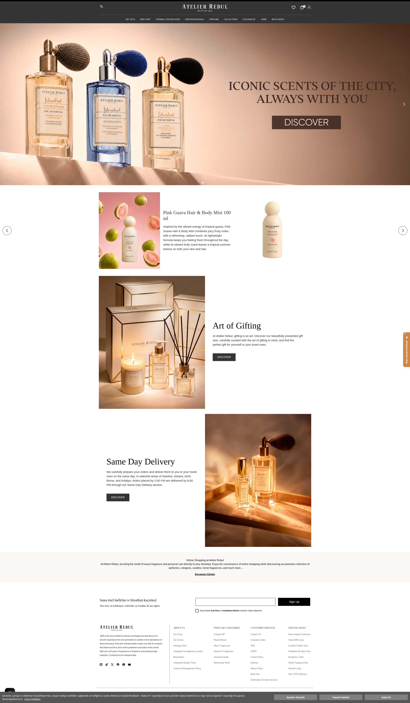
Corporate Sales (258, 640)
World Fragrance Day (298, 662)
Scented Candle (221, 657)
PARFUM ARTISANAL (194, 19)
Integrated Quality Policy (184, 662)
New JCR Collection (297, 674)
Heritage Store (180, 645)
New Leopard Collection (299, 634)
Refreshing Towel (222, 662)
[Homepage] (205, 8)
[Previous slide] (6, 104)
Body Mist (145, 19)
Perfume (214, 19)
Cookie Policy (257, 657)
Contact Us (256, 634)
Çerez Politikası (32, 699)
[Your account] (308, 7)
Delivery (254, 662)
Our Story (177, 634)
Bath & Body (278, 19)
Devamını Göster (205, 574)
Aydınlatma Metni (230, 611)
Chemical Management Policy (187, 668)
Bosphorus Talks (296, 657)
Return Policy (257, 668)
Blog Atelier (178, 657)
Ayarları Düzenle (296, 697)
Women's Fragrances (223, 651)
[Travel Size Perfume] (205, 104)
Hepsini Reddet (340, 697)
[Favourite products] (293, 7)
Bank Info (255, 674)
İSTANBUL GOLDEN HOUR (168, 19)
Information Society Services (264, 680)
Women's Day (294, 668)
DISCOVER (224, 357)
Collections (231, 19)
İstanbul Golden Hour (298, 645)
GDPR (254, 651)
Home (264, 19)
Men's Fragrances (222, 645)
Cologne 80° (249, 19)
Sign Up (294, 601)
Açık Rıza (215, 611)
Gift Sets (130, 19)
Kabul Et (386, 697)
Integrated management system (188, 651)
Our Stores (178, 640)
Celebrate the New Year (299, 651)
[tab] (203, 183)
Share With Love (296, 640)
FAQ (253, 645)
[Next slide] (404, 104)
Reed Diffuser (220, 640)
